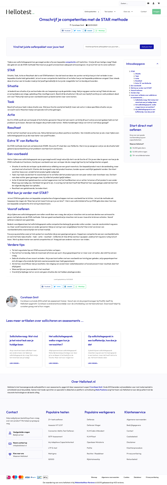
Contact (144, 12)
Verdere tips (135, 93)
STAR (133, 71)
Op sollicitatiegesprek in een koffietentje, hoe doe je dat (102, 340)
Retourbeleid (132, 459)
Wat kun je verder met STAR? (141, 88)
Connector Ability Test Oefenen (61, 431)
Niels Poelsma (101, 390)
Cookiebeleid (132, 436)
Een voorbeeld (136, 86)
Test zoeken (109, 12)
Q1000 (51, 459)
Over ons (127, 12)
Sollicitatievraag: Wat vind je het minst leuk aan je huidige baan (24, 340)
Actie (137, 78)
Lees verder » (14, 363)
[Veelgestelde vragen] (10, 433)
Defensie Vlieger (94, 425)
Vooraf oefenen (136, 90)
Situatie (138, 74)
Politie (89, 448)
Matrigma (52, 453)
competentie (70, 62)
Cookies (126, 477)
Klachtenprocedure (134, 448)
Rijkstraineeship (93, 459)
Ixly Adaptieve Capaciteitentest (61, 442)
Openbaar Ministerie (95, 442)
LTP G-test (52, 448)
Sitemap (94, 477)
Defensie (90, 419)
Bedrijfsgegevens (134, 425)
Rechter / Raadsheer (95, 453)
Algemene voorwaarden (136, 419)
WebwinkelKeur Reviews (85, 482)
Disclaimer (131, 442)
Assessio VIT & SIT (55, 425)
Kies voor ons (18, 453)
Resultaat (138, 81)
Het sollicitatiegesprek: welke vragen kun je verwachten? (61, 340)
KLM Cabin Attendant (95, 431)
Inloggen (156, 12)
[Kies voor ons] (10, 454)
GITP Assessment (55, 436)
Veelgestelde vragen (21, 432)
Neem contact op (20, 443)
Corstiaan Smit (96, 387)
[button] (66, 31)
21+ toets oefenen (55, 419)
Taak (137, 76)
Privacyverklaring (134, 453)
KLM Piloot (91, 436)
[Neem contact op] (10, 443)
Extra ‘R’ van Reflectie (143, 83)
